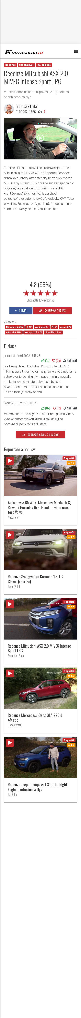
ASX (29, 327)
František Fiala (53, 332)
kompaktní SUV (33, 332)
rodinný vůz (41, 327)
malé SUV (65, 327)
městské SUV (13, 332)
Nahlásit (71, 360)
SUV (54, 327)
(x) (46, 360)
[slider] (40, 292)
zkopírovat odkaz (55, 310)
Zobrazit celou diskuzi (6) (43, 434)
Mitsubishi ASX (14, 327)
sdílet (22, 310)
